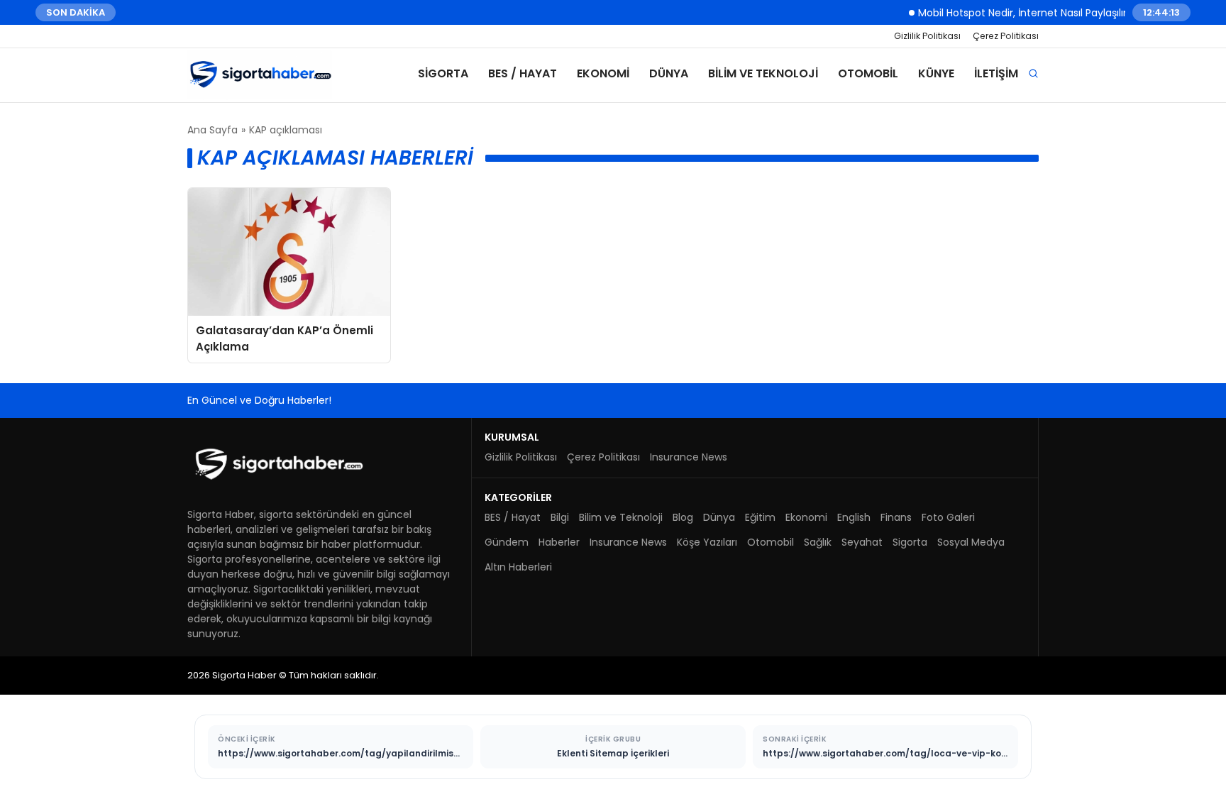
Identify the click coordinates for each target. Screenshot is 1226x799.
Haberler (559, 542)
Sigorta (443, 73)
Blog (683, 517)
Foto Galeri (948, 517)
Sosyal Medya (971, 542)
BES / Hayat (522, 73)
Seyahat (862, 542)
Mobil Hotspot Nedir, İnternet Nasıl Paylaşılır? (1014, 12)
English (854, 517)
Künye (936, 73)
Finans (896, 517)
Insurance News (688, 457)
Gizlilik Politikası (927, 36)
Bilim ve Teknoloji (763, 73)
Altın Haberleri (518, 567)
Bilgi (560, 517)
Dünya (668, 73)
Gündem (507, 542)
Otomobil (868, 73)
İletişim (996, 73)
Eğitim (760, 517)
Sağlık (818, 542)
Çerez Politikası (1006, 36)
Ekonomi (603, 73)
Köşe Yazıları (707, 542)
